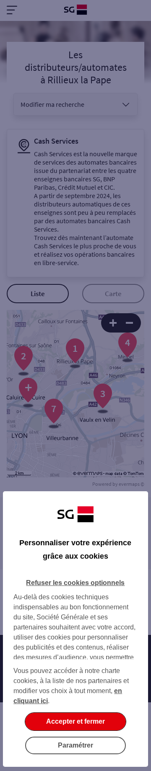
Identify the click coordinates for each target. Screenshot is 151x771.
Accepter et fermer (75, 721)
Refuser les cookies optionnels (75, 582)
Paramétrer (75, 745)
